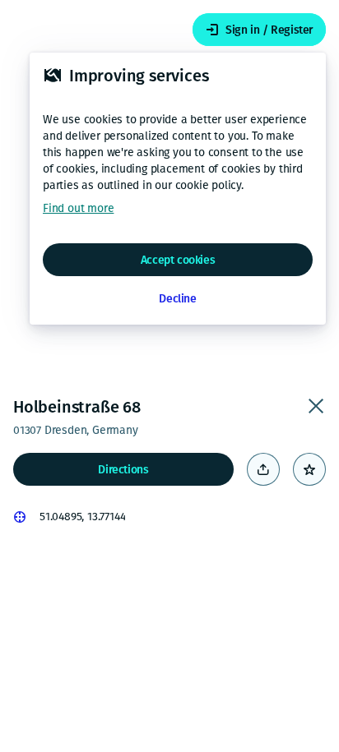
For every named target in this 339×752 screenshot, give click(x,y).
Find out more (78, 208)
